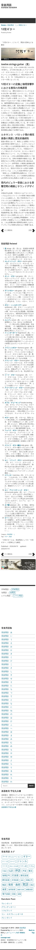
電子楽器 (6, 894)
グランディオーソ (8, 907)
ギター (7, 418)
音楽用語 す (6, 675)
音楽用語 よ (6, 760)
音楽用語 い (6, 636)
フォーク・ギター (11, 430)
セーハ (7, 518)
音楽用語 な (6, 704)
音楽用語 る (6, 771)
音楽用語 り (6, 768)
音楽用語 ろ (6, 778)
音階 (14, 894)
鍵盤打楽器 (21, 889)
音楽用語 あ (6, 633)
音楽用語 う (6, 640)
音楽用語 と (6, 700)
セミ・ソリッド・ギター (13, 460)
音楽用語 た (6, 686)
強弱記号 (6, 876)
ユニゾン (8, 320)
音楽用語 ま (6, 736)
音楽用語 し (12, 25)
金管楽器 (11, 889)
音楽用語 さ (6, 668)
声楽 (24, 871)
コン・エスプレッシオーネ (12, 914)
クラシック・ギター (12, 360)
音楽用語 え (6, 643)
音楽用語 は (6, 718)
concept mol (5, 938)
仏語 (11, 871)
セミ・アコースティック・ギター (17, 490)
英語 (10, 536)
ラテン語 (23, 866)
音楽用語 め (6, 746)
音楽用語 (6, 5)
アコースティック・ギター (14, 388)
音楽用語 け (6, 661)
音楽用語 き (6, 654)
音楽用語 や (6, 753)
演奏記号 (29, 880)
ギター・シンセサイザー (13, 305)
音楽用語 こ (6, 664)
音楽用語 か (6, 650)
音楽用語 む (6, 743)
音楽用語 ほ (6, 732)
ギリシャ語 (5, 861)
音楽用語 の (6, 714)
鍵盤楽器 (29, 889)
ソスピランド (6, 911)
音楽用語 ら (6, 764)
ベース (4, 866)
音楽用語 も (6, 750)
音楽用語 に (6, 707)
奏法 (30, 871)
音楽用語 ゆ (6, 757)
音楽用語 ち (6, 689)
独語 (4, 885)
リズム (31, 866)
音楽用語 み (6, 739)
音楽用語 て (6, 696)
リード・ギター (10, 375)
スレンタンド (6, 918)
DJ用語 (12, 593)
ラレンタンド (6, 904)
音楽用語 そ (6, 682)
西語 (32, 885)
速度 (4, 889)
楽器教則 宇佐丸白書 (8, 807)
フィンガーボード (11, 333)
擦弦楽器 (6, 880)
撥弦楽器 (24, 876)
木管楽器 (15, 880)
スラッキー (9, 475)
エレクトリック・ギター (13, 261)
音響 (19, 894)
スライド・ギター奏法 (13, 445)
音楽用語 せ (6, 679)
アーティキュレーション (11, 857)
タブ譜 (7, 505)
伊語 (17, 870)
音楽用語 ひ (6, 721)
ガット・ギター (10, 276)
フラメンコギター (11, 348)
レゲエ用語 (18, 596)
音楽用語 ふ (6, 725)
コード (12, 861)
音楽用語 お (6, 647)
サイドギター (9, 291)
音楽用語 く (6, 657)
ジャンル (22, 861)
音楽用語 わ (6, 782)
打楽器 (15, 876)
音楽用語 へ (6, 728)
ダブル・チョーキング (13, 403)
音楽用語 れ (6, 775)
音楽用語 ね (6, 711)
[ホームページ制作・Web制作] (18, 569)
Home (3, 25)
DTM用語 (15, 589)
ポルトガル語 (14, 866)
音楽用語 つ (6, 693)
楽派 (22, 880)
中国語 (4, 871)
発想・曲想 (14, 885)
